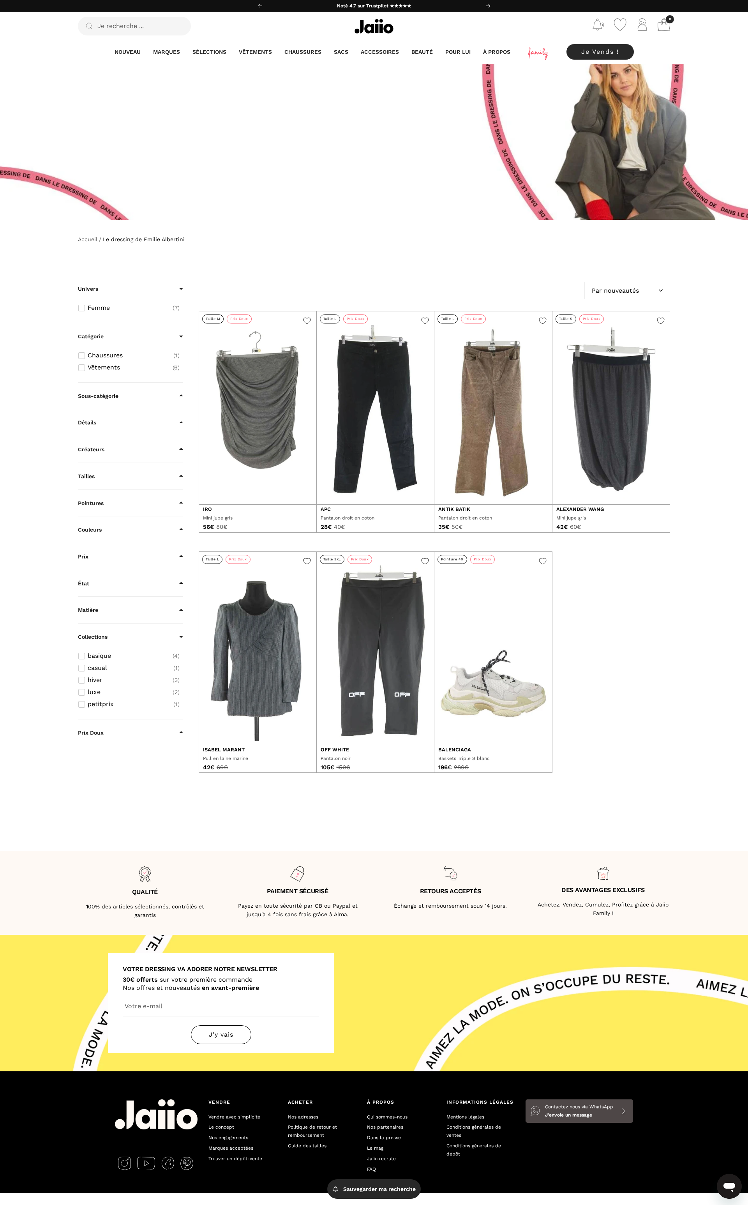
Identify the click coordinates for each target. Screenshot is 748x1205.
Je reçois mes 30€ (450, 644)
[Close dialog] (516, 505)
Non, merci (450, 669)
